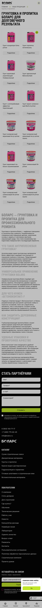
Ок (31, 588)
